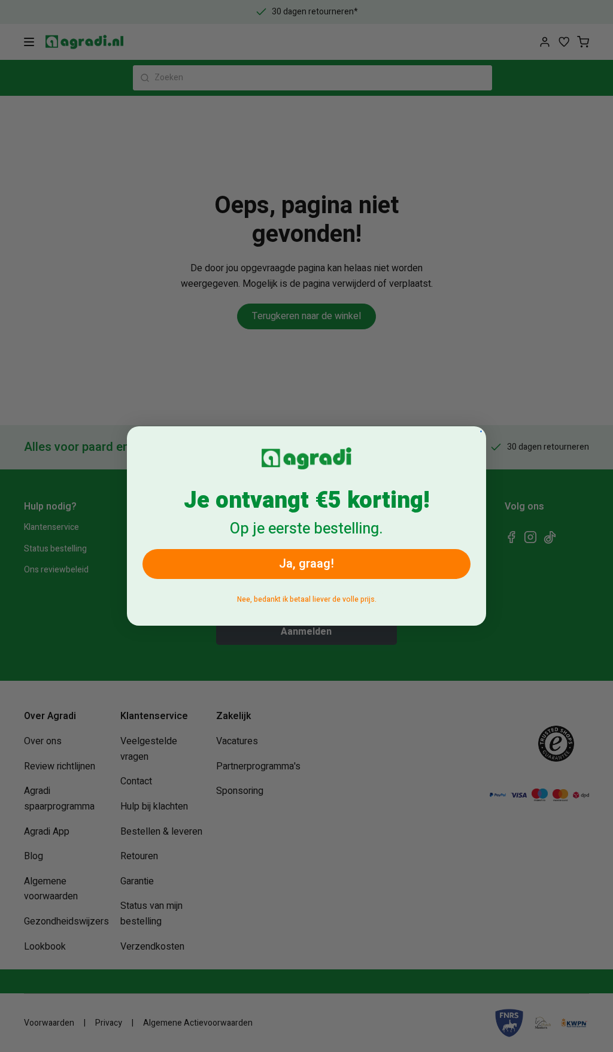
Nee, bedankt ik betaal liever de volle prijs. (307, 599)
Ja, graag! (306, 563)
